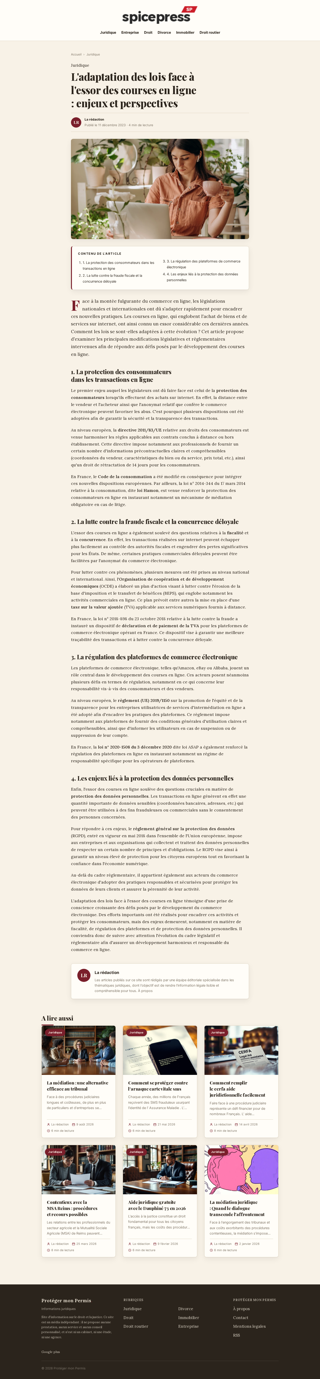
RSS (236, 1335)
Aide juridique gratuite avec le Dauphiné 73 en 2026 (157, 1205)
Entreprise (130, 32)
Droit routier (210, 32)
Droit (148, 32)
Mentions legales (249, 1326)
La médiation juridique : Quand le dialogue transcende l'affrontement (237, 1208)
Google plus (50, 1352)
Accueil (76, 54)
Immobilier (185, 32)
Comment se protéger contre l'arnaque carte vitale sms (158, 1086)
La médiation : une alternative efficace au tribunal (77, 1086)
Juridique (108, 32)
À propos (145, 991)
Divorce (164, 32)
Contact (240, 1317)
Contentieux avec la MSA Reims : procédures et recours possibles (72, 1208)
